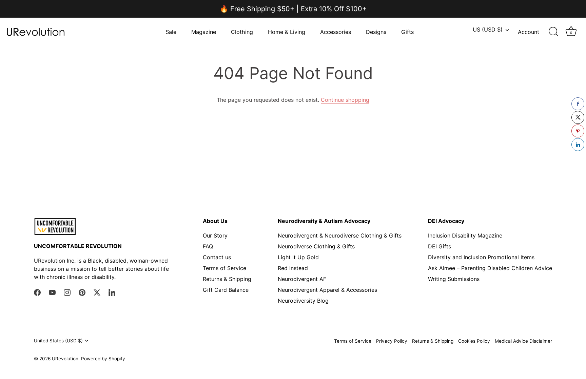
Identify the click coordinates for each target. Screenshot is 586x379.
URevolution (65, 358)
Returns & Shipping (227, 279)
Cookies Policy (474, 341)
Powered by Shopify (103, 358)
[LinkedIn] (112, 292)
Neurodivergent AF (302, 279)
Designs (376, 32)
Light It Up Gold (298, 257)
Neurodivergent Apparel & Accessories (327, 289)
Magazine (203, 32)
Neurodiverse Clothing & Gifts (316, 246)
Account (528, 32)
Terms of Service (224, 268)
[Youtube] (52, 292)
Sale (170, 32)
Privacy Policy (391, 341)
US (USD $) (488, 29)
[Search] (553, 31)
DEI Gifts (439, 246)
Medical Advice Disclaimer (523, 341)
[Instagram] (67, 292)
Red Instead (293, 268)
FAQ (208, 246)
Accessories (335, 32)
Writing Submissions (454, 279)
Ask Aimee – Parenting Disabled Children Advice (490, 268)
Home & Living (286, 32)
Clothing (242, 32)
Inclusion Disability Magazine (465, 235)
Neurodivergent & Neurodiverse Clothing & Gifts (340, 235)
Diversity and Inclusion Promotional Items (481, 257)
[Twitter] (97, 292)
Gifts (407, 32)
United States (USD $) (58, 340)
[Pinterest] (82, 292)
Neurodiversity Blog (303, 300)
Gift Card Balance (226, 289)
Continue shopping (345, 99)
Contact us (217, 257)
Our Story (215, 235)
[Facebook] (37, 292)
